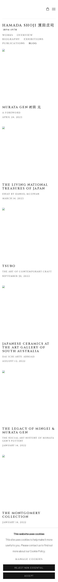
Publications (13, 43)
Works (7, 35)
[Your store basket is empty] (47, 9)
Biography (11, 39)
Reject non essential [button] (29, 568)
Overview (25, 35)
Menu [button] (53, 9)
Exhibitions (33, 39)
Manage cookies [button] (29, 559)
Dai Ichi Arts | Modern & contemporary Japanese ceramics (11, 9)
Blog (33, 43)
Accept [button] (29, 576)
